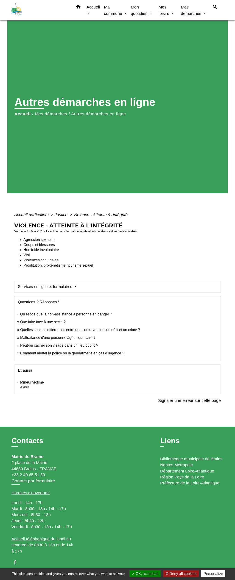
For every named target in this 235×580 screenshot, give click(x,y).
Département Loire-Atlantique (187, 471)
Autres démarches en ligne (98, 114)
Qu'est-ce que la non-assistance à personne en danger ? (66, 314)
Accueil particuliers (32, 215)
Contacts (27, 440)
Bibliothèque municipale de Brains (191, 459)
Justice (62, 215)
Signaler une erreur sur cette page (189, 400)
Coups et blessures (39, 245)
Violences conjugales (41, 260)
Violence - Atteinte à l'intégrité (100, 215)
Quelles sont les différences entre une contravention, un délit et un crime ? (80, 330)
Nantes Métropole (176, 465)
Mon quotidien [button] (140, 10)
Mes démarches (51, 114)
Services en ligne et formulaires (45, 286)
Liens (170, 440)
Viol (26, 255)
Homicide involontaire (41, 250)
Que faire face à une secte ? (43, 322)
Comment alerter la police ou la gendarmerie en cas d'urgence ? (72, 353)
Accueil (22, 114)
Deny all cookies (182, 574)
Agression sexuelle (39, 240)
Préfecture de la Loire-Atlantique (189, 483)
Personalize (213, 574)
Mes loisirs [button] (164, 10)
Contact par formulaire (33, 480)
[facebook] (17, 562)
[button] (78, 7)
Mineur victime (32, 382)
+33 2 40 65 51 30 (28, 474)
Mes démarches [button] (191, 10)
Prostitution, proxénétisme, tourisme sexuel (58, 265)
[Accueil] (39, 10)
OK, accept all (146, 574)
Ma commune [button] (113, 10)
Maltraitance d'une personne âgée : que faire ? (57, 338)
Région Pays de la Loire (182, 477)
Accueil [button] (93, 7)
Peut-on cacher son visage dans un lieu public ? (59, 345)
